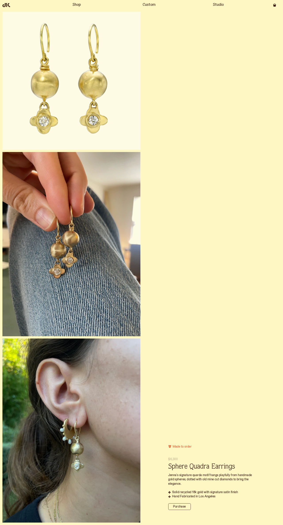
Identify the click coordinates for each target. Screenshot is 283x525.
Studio (218, 5)
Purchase (179, 506)
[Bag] (274, 5)
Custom (149, 5)
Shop (77, 5)
